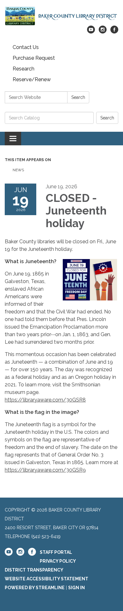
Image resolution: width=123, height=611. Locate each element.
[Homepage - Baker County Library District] (61, 16)
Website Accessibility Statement (46, 578)
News (18, 170)
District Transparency (34, 569)
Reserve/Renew (32, 79)
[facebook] (114, 32)
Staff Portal (56, 552)
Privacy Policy (58, 561)
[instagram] (103, 32)
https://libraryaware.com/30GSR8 (45, 400)
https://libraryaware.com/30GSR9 (45, 470)
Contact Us (26, 47)
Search (78, 97)
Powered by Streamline (35, 587)
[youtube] (91, 32)
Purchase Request (34, 58)
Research (23, 69)
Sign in (76, 587)
